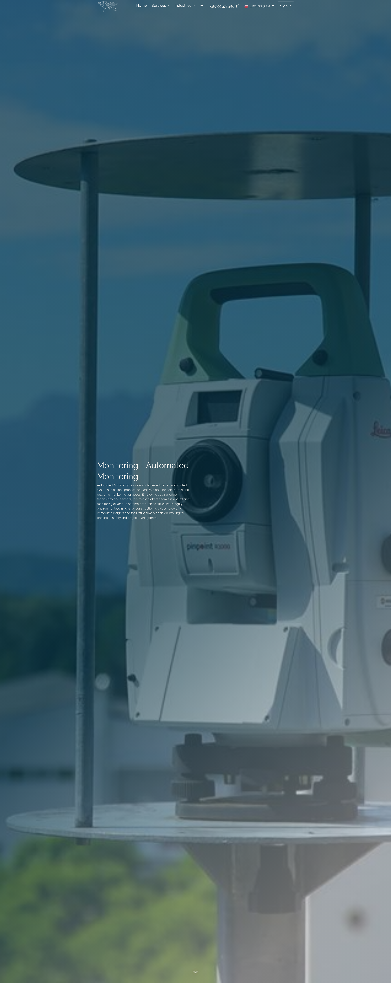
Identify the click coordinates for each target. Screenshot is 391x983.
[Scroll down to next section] (195, 972)
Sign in (285, 6)
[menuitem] (141, 6)
